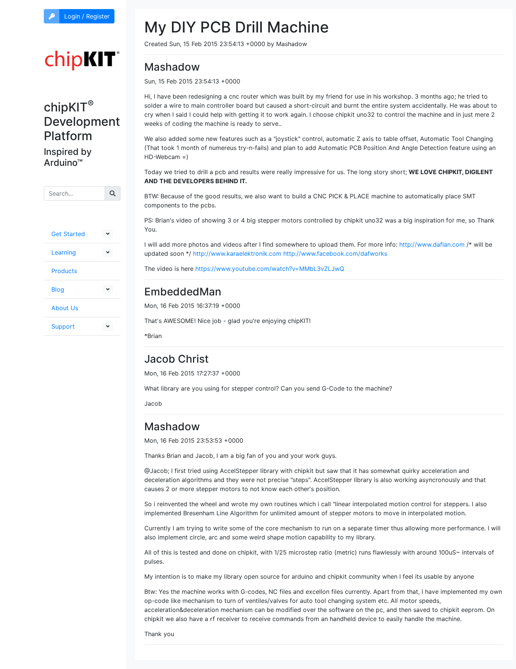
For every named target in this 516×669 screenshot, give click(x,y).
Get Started (68, 234)
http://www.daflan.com (432, 244)
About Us (64, 308)
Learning (63, 252)
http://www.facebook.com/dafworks (335, 253)
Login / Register (87, 16)
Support (63, 326)
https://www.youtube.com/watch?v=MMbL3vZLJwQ (269, 268)
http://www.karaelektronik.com (237, 253)
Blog (57, 289)
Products (64, 271)
